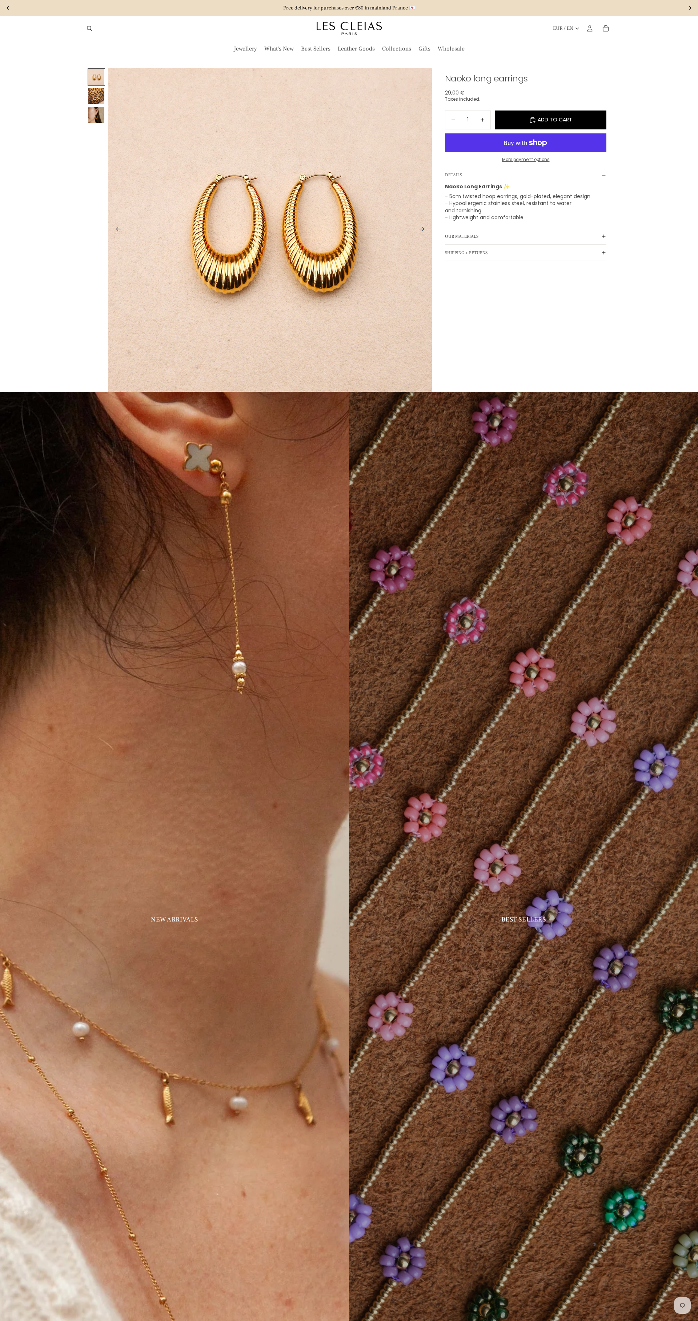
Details (453, 175)
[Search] (89, 28)
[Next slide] (690, 8)
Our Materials (461, 236)
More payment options (526, 159)
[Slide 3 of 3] (96, 115)
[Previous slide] (8, 8)
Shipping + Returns (466, 252)
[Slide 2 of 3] (96, 96)
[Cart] (606, 28)
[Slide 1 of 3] (96, 77)
